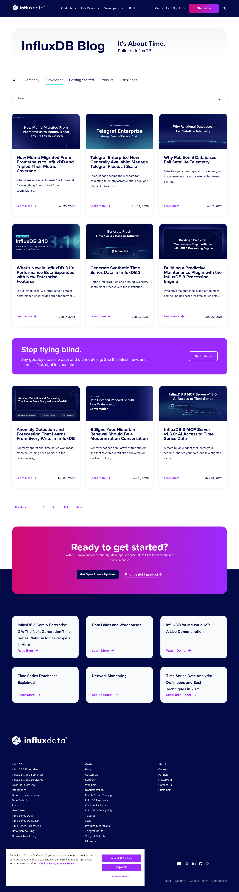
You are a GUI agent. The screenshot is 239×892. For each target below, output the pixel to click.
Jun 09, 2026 (213, 317)
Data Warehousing (23, 831)
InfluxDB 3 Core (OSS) (98, 810)
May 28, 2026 (213, 478)
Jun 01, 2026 (140, 478)
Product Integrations (97, 826)
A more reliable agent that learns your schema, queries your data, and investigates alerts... (192, 453)
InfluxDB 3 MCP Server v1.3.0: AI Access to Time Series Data (189, 434)
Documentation (94, 790)
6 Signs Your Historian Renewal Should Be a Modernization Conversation (119, 434)
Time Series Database (25, 821)
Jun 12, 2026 (140, 317)
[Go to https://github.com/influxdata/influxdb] (200, 864)
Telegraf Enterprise (23, 785)
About (162, 764)
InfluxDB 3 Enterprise (25, 769)
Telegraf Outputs (95, 836)
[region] (75, 867)
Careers (163, 769)
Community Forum (96, 805)
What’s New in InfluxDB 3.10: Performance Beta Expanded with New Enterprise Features (46, 275)
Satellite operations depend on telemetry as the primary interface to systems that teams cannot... (192, 176)
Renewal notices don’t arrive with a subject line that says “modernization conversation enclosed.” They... (118, 453)
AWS (88, 821)
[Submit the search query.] (219, 99)
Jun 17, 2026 (67, 317)
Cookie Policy (199, 881)
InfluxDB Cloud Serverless (28, 775)
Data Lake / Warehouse (26, 795)
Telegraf (90, 816)
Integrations (19, 790)
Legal (168, 881)
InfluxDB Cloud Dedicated (28, 780)
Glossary (90, 841)
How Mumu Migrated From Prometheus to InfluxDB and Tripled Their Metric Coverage (45, 164)
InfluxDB (17, 764)
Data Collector (20, 800)
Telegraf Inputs (94, 831)
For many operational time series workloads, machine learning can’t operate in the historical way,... (45, 453)
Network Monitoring (24, 836)
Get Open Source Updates (97, 574)
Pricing (133, 8)
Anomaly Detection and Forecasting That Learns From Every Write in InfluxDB (46, 434)
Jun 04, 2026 (66, 478)
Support (90, 780)
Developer (54, 80)
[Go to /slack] (206, 864)
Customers (91, 775)
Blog (88, 769)
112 (66, 507)
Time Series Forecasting (26, 826)
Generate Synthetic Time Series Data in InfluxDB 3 (115, 270)
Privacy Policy (65, 863)
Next (79, 507)
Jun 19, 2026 (214, 206)
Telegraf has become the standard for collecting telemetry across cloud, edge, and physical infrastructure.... (119, 181)
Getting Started (81, 80)
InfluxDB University (96, 800)
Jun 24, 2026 (140, 206)
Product (106, 80)
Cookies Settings (121, 876)
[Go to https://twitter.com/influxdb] (186, 864)
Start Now (204, 8)
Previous (21, 507)
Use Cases (128, 80)
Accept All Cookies (121, 858)
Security (180, 881)
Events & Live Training (98, 795)
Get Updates (203, 356)
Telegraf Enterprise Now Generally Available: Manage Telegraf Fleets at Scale (119, 162)
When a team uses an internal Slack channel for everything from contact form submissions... (45, 185)
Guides (89, 764)
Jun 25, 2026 (66, 206)
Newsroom (165, 780)
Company (31, 80)
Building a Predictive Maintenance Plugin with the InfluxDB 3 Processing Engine (193, 275)
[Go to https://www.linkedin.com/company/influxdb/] (193, 863)
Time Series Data (22, 816)
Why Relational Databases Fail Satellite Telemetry (190, 159)
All (15, 80)
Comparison (219, 881)
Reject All (121, 867)
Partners (163, 775)
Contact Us (162, 8)
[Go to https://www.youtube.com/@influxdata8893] (179, 863)
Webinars (90, 785)
